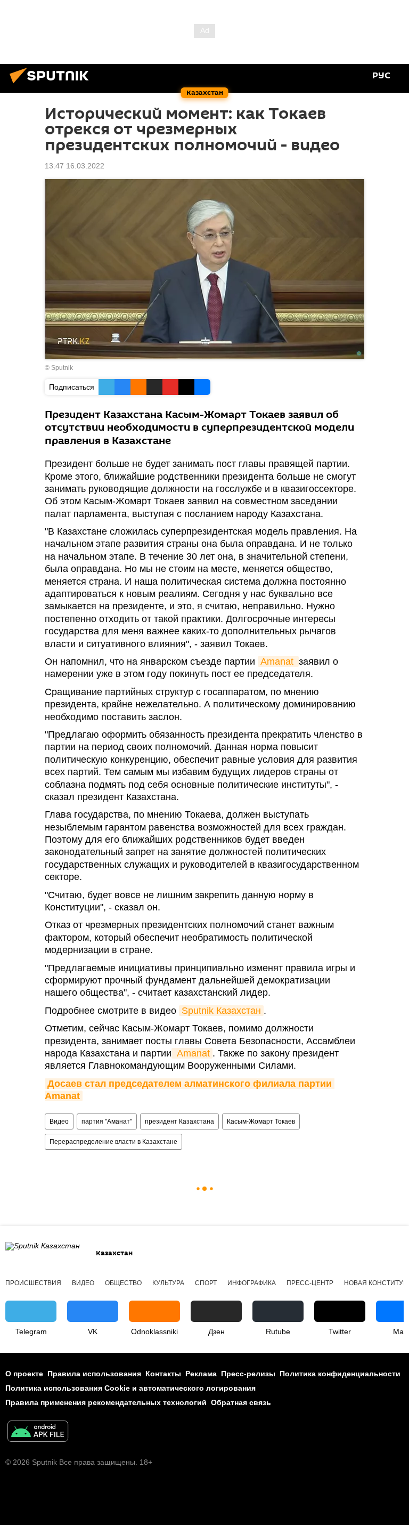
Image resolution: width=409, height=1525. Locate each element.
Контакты (163, 1373)
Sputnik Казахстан (221, 1010)
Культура (168, 1283)
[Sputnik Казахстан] (52, 84)
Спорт (206, 1283)
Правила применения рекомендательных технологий (106, 1402)
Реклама (201, 1373)
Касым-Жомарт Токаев (261, 1121)
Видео (59, 1121)
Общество (123, 1283)
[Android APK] (38, 1433)
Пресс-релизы (248, 1373)
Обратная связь (241, 1402)
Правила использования (94, 1373)
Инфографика (251, 1283)
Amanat (278, 661)
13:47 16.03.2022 (74, 166)
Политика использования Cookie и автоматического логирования (130, 1388)
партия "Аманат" (106, 1121)
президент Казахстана (179, 1121)
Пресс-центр (310, 1283)
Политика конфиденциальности (340, 1373)
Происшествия (33, 1283)
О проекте (24, 1373)
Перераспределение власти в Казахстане (113, 1141)
